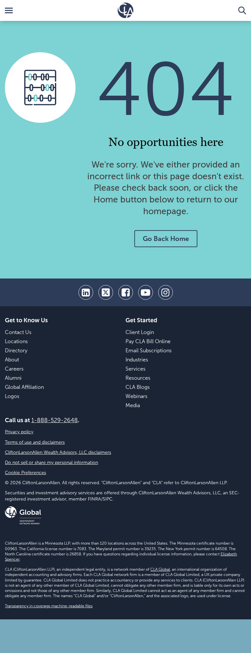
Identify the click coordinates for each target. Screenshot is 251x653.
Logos (12, 396)
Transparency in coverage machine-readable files (48, 606)
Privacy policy (19, 431)
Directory (16, 350)
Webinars (136, 396)
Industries (137, 359)
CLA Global (160, 569)
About (12, 359)
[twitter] (105, 292)
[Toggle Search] (242, 10)
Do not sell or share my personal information (51, 462)
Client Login (140, 332)
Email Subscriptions (149, 350)
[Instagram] (165, 292)
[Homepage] (125, 10)
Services (135, 369)
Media (133, 405)
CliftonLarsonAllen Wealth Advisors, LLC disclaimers (58, 452)
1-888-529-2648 (54, 420)
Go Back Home (166, 238)
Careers (14, 369)
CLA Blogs (138, 387)
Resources (138, 378)
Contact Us (18, 332)
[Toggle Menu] (9, 10)
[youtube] (145, 292)
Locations (16, 341)
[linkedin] (85, 292)
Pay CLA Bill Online (148, 341)
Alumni (13, 378)
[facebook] (125, 292)
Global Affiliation (24, 387)
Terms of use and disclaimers (35, 442)
